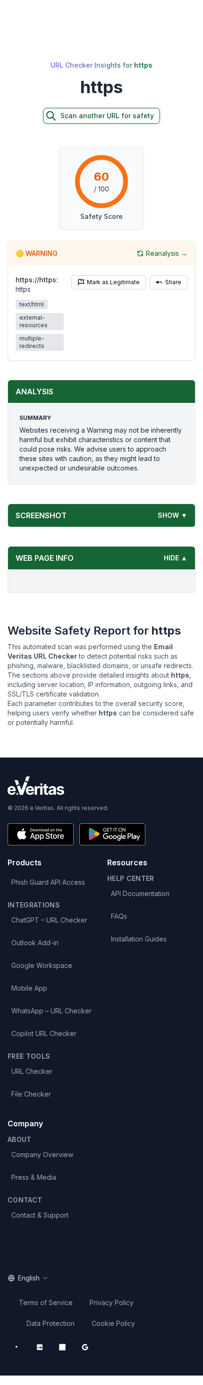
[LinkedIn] (39, 1347)
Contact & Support (39, 1215)
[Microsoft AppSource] (62, 1347)
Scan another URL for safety (107, 116)
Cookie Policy (113, 1323)
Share (173, 282)
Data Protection (50, 1323)
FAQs (119, 916)
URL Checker (31, 1071)
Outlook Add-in (35, 943)
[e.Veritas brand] (101, 785)
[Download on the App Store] (41, 834)
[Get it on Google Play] (112, 834)
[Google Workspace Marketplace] (85, 1347)
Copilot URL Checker (43, 1033)
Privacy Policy (112, 1302)
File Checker (31, 1094)
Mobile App (29, 988)
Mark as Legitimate (113, 282)
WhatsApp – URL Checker (51, 1011)
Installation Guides (139, 939)
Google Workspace (41, 965)
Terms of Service (46, 1302)
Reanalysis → (166, 253)
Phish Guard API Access (48, 882)
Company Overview (42, 1154)
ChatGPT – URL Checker (49, 920)
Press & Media (33, 1177)
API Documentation (140, 893)
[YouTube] (17, 1347)
